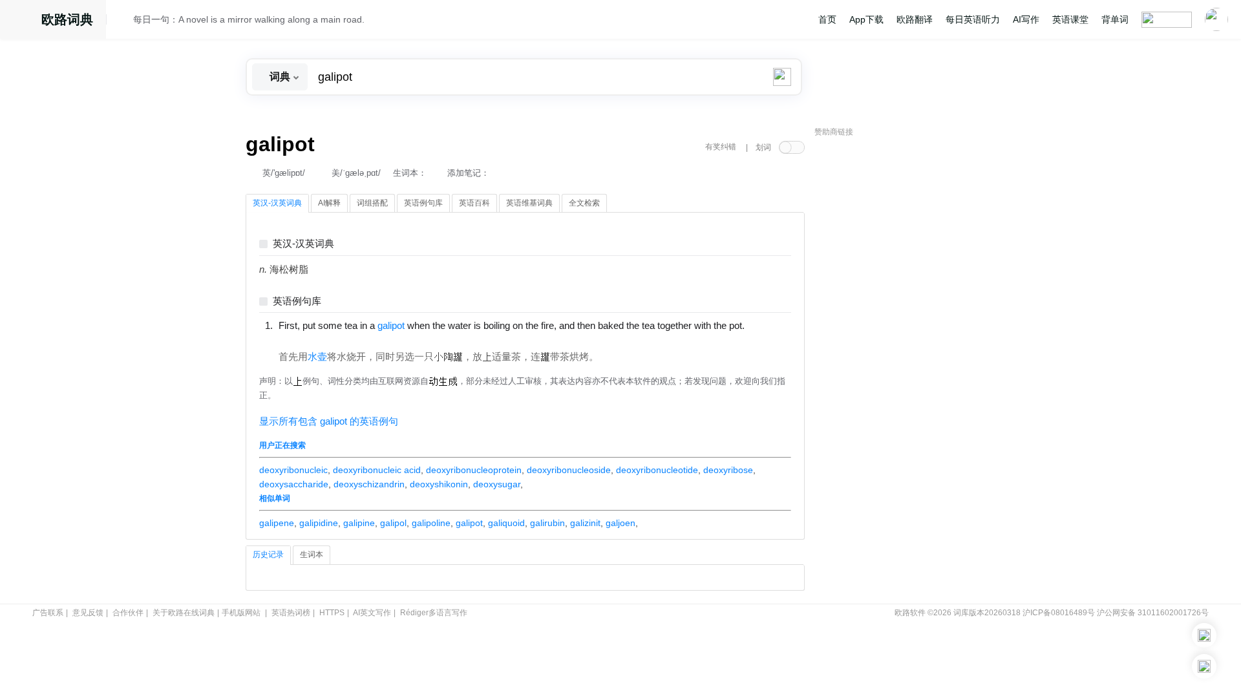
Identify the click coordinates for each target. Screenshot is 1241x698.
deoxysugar (496, 484)
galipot (469, 523)
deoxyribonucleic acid (377, 470)
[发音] (123, 21)
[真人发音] (300, 338)
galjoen (620, 523)
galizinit (585, 523)
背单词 (1115, 19)
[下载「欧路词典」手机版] (1204, 635)
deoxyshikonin (439, 484)
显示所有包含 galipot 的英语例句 (328, 421)
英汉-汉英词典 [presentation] (277, 202)
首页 (827, 19)
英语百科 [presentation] (474, 202)
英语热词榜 (290, 612)
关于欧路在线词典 (184, 612)
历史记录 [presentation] (268, 554)
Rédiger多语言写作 (433, 612)
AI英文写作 (372, 612)
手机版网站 (241, 612)
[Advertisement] (911, 339)
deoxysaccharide (293, 484)
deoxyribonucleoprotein (474, 470)
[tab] (277, 203)
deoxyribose (728, 470)
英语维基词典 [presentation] (529, 202)
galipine (359, 523)
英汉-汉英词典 (303, 244)
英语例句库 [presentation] (423, 202)
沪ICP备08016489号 (1059, 612)
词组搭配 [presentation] (372, 202)
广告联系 (47, 612)
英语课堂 (1070, 19)
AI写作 (1026, 19)
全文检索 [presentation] (584, 202)
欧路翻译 (914, 19)
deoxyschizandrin (369, 484)
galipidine (318, 523)
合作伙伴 (127, 612)
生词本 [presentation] (311, 554)
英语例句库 (297, 301)
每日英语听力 (973, 19)
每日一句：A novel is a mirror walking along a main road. (249, 19)
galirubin (547, 523)
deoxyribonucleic (293, 470)
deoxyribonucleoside (569, 470)
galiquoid (506, 523)
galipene (276, 523)
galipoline (431, 523)
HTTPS (332, 612)
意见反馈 (87, 612)
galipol (393, 523)
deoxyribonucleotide (657, 470)
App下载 (866, 19)
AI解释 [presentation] (329, 202)
